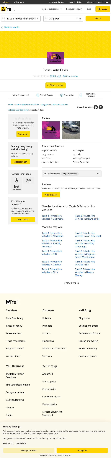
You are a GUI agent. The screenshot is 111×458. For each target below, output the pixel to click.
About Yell (47, 373)
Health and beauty (88, 348)
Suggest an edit (20, 162)
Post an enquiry (14, 325)
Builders (46, 318)
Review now (23, 134)
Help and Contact (15, 348)
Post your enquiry (74, 8)
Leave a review (13, 333)
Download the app (56, 2)
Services (11, 310)
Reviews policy (49, 404)
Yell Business (19, 2)
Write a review (70, 76)
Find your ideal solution (18, 384)
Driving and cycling (88, 340)
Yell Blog (85, 310)
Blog (89, 8)
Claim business (23, 219)
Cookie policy (49, 389)
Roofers (46, 333)
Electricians (48, 340)
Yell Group (49, 366)
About (9, 415)
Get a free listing (75, 2)
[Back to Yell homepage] (8, 9)
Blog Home (84, 318)
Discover (48, 310)
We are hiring (13, 356)
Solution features (15, 399)
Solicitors (47, 356)
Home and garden (88, 356)
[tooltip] (80, 18)
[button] (37, 19)
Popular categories (50, 8)
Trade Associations (15, 340)
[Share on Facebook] (96, 107)
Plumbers (47, 325)
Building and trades (88, 325)
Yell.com (5, 2)
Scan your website (15, 392)
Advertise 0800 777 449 (98, 2)
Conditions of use (51, 396)
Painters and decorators (54, 348)
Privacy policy (49, 381)
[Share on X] (101, 107)
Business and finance (89, 333)
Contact (10, 407)
